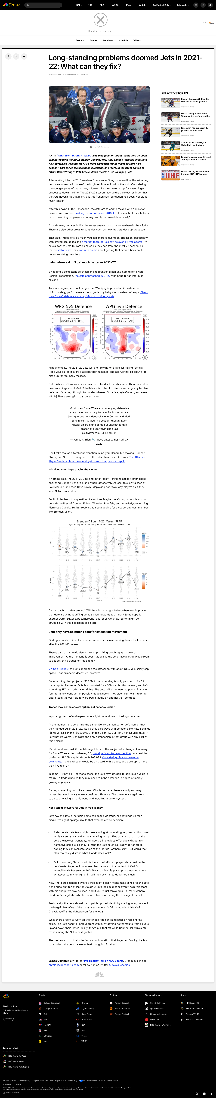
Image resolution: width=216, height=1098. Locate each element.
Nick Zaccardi (186, 179)
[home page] (12, 5)
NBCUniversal (16, 1085)
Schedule (123, 40)
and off (93, 213)
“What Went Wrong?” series (73, 155)
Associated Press (187, 107)
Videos (136, 40)
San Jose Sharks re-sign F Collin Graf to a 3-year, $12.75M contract (193, 143)
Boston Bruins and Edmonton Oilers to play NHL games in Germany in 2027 (195, 100)
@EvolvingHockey (106, 428)
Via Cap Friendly (58, 668)
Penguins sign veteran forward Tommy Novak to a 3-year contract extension (196, 158)
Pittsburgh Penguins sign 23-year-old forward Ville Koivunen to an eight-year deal (195, 129)
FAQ (33, 1081)
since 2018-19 (106, 213)
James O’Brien (56, 74)
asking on (82, 213)
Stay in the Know (10, 1006)
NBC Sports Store (42, 1081)
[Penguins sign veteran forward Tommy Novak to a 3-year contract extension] (170, 161)
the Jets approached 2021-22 (93, 275)
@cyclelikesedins (119, 964)
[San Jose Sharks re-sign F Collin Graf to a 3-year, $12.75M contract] (170, 146)
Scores (93, 40)
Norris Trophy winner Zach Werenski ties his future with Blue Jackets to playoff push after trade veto (195, 114)
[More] (196, 5)
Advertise (6, 1081)
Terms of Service (112, 1081)
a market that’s (91, 241)
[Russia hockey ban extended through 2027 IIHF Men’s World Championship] (170, 175)
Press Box (53, 1081)
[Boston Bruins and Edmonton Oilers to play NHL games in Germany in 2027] (170, 103)
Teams (79, 40)
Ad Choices (62, 1081)
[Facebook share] (8, 56)
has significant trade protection (112, 753)
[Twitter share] (16, 56)
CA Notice (101, 1081)
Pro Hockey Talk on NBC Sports (103, 960)
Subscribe (8, 1018)
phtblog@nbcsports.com (64, 964)
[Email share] (24, 56)
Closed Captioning (24, 1081)
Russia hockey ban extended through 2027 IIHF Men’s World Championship (195, 172)
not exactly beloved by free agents (121, 241)
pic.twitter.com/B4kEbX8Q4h (99, 432)
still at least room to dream (77, 250)
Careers (13, 1081)
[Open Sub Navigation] (82, 5)
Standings (108, 40)
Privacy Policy (72, 1081)
